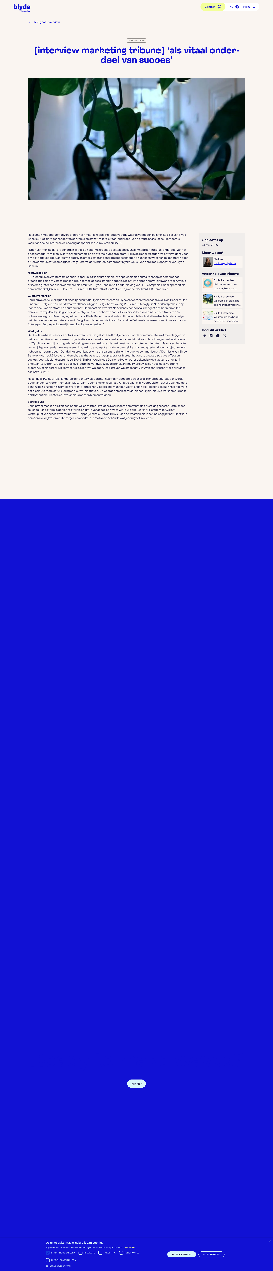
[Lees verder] (222, 284)
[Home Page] (22, 8)
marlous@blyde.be (225, 263)
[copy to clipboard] (204, 335)
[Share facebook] (218, 335)
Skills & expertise (136, 40)
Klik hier (136, 1083)
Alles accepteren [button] (181, 1254)
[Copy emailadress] (160, 1083)
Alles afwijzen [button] (211, 1254)
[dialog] (136, 1254)
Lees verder (129, 1247)
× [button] (269, 1241)
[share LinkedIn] (211, 335)
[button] (233, 7)
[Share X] (225, 335)
